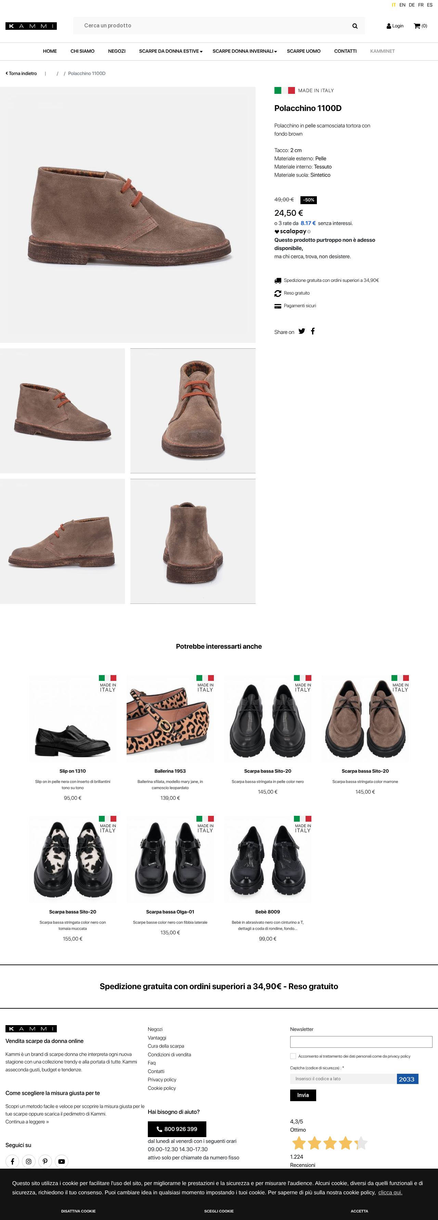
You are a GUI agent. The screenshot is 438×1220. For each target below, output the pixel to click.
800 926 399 (179, 1129)
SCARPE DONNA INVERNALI (243, 51)
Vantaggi (157, 1038)
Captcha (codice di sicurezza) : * (317, 1068)
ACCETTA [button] (359, 1211)
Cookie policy (162, 1088)
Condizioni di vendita (169, 1054)
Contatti (156, 1071)
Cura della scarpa (166, 1046)
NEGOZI (117, 51)
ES (430, 5)
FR (421, 5)
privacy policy (399, 1056)
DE (412, 5)
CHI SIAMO (82, 51)
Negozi (155, 1029)
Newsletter (301, 1029)
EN (402, 5)
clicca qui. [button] (390, 1193)
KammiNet (382, 51)
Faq (152, 1063)
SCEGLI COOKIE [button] (219, 1211)
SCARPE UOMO (304, 51)
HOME (50, 51)
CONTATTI (345, 51)
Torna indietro (22, 73)
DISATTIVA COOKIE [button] (78, 1211)
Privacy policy (162, 1079)
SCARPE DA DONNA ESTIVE (169, 51)
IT (394, 5)
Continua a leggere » (27, 1122)
